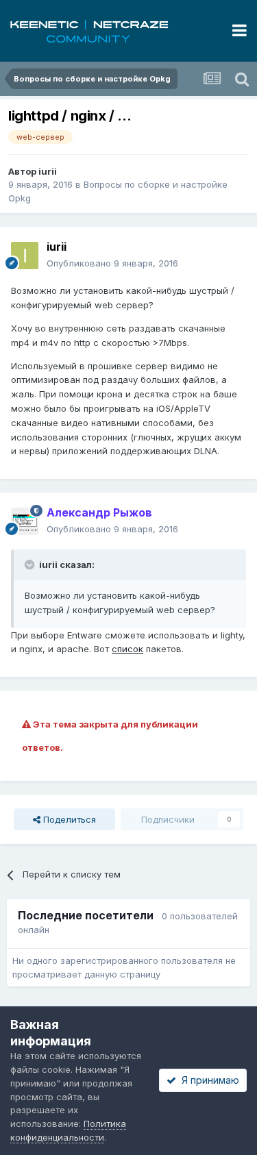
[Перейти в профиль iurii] (24, 255)
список (127, 648)
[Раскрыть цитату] (31, 564)
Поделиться (68, 819)
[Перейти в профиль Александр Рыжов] (24, 521)
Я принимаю (207, 1080)
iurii (47, 171)
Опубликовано (112, 263)
